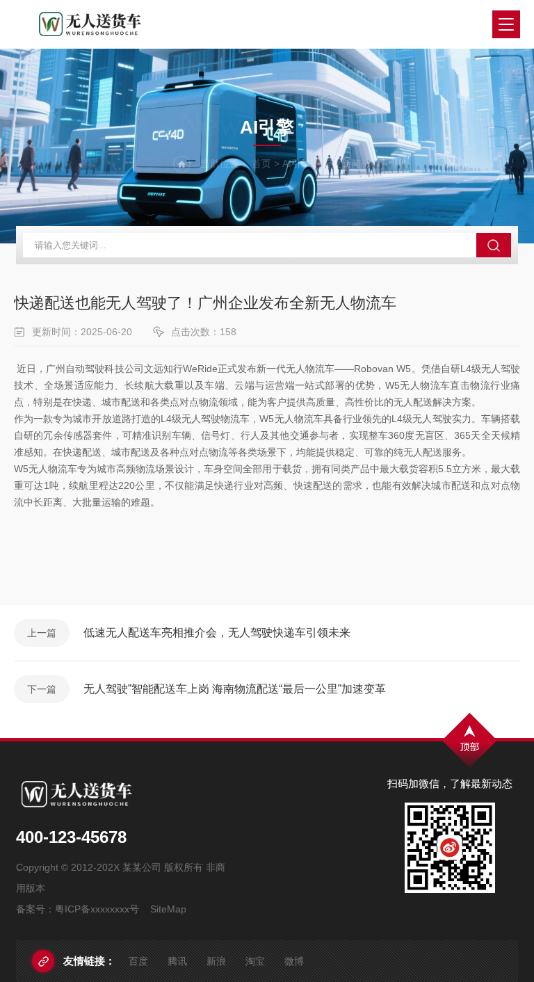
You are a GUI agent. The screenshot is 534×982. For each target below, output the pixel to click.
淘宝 (255, 961)
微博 (294, 961)
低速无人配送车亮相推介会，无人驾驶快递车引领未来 (216, 632)
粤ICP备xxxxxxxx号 (97, 909)
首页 (261, 163)
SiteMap (168, 909)
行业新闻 (341, 163)
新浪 (216, 961)
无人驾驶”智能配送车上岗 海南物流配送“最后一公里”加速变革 (234, 689)
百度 (138, 961)
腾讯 (177, 961)
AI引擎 (296, 163)
